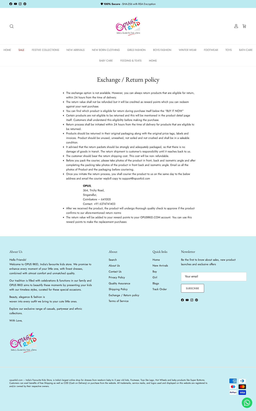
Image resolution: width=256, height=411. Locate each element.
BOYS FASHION (162, 50)
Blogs (156, 283)
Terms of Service (119, 301)
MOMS (153, 60)
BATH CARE (246, 50)
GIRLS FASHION (136, 50)
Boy (155, 271)
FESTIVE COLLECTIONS (45, 50)
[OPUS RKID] (128, 26)
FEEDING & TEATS (130, 60)
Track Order (160, 289)
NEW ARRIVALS (76, 50)
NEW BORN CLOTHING (106, 50)
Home (156, 260)
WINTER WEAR (187, 50)
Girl (155, 277)
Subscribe (192, 288)
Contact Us (115, 271)
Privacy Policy (117, 277)
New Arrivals (160, 265)
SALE (21, 50)
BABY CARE (106, 60)
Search (113, 260)
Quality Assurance (119, 283)
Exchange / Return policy (124, 295)
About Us (114, 265)
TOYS (228, 50)
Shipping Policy (118, 289)
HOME (7, 50)
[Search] (11, 26)
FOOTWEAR (211, 50)
